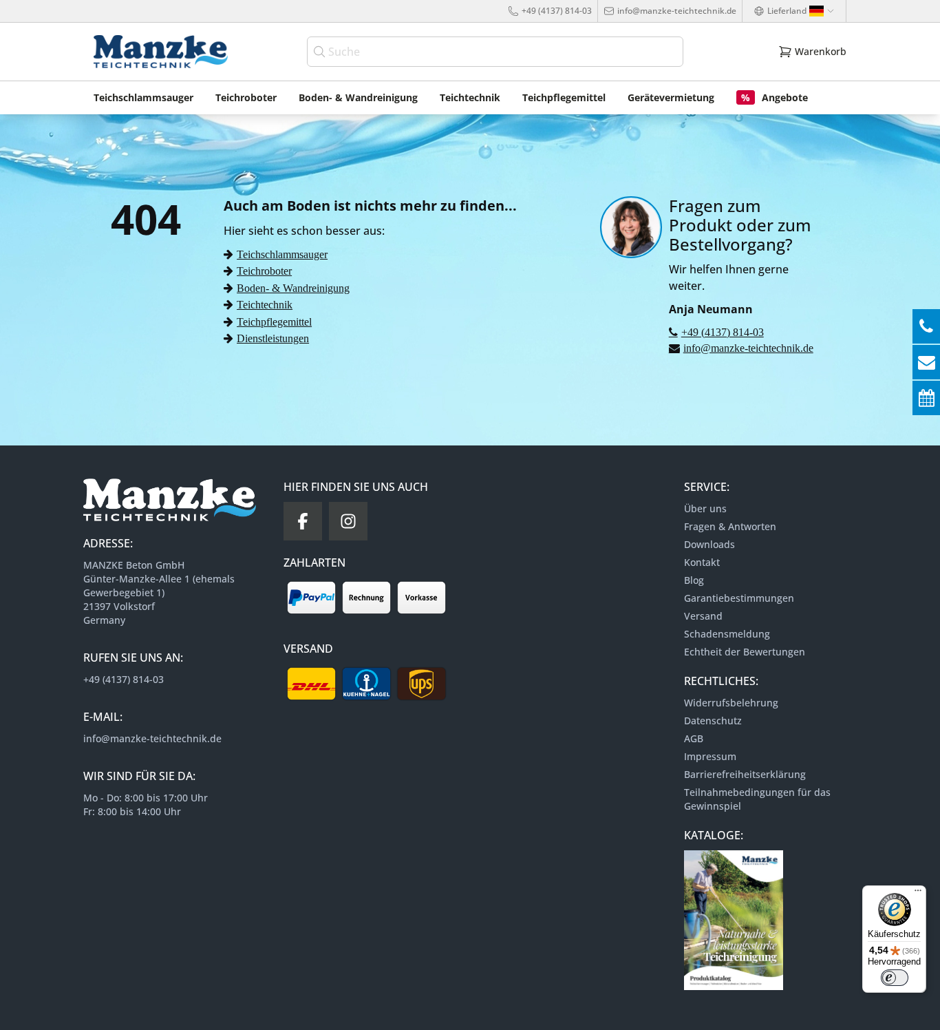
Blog (694, 580)
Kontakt (702, 562)
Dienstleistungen (273, 338)
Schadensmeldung (727, 633)
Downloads (709, 544)
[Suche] (320, 52)
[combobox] (495, 51)
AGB (693, 738)
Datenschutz (713, 720)
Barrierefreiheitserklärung (745, 774)
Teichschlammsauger (282, 254)
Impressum (710, 756)
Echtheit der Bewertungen (744, 651)
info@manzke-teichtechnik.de (676, 11)
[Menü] (918, 893)
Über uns (705, 508)
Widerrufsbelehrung (731, 702)
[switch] (894, 977)
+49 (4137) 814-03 (557, 11)
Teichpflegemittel (274, 321)
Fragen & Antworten (730, 526)
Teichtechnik (264, 304)
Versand (703, 615)
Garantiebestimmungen (739, 598)
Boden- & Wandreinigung (293, 287)
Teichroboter (264, 270)
